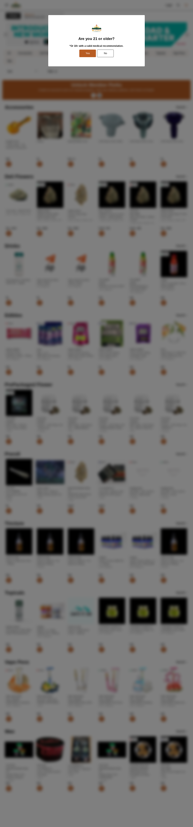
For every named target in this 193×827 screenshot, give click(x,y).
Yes (88, 53)
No (105, 53)
